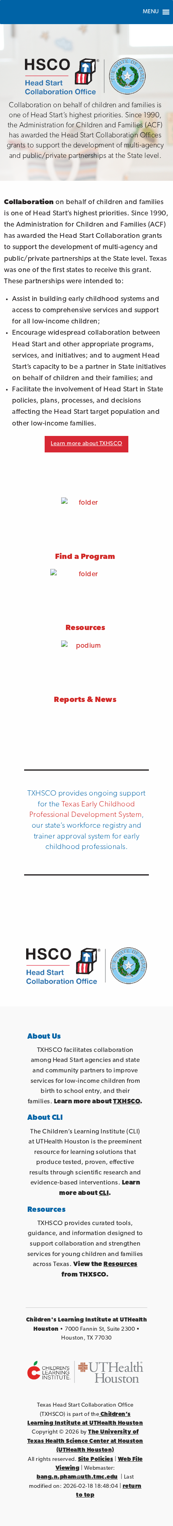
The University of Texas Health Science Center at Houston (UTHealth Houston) (85, 1441)
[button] (151, 12)
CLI (104, 1193)
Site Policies (95, 1459)
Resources (120, 1264)
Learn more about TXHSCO (86, 444)
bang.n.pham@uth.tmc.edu (77, 1477)
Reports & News (85, 700)
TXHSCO (126, 1101)
